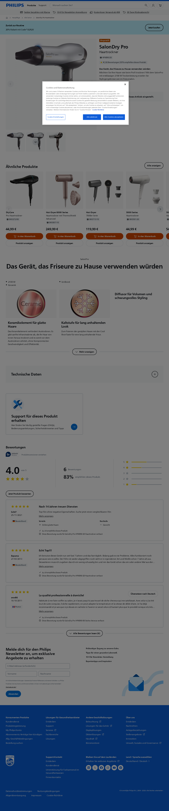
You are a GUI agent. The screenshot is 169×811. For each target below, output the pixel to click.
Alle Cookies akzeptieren (113, 117)
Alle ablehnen (92, 117)
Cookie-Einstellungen (56, 117)
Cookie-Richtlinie (98, 109)
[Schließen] (125, 84)
